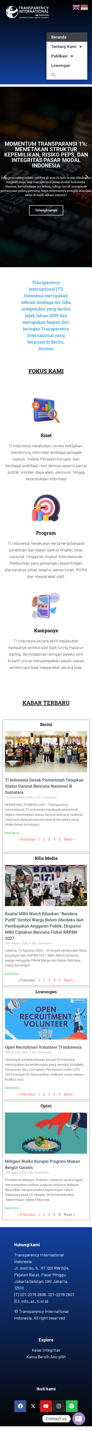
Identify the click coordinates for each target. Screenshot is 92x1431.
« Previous (26, 839)
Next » (69, 839)
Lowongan (60, 65)
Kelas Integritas (46, 1350)
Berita (46, 724)
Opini (46, 1106)
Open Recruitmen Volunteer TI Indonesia (43, 1047)
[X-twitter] (33, 1406)
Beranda (58, 37)
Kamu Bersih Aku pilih (46, 1356)
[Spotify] (72, 1406)
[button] (66, 75)
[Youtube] (46, 1406)
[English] (76, 7)
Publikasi (59, 56)
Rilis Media (46, 858)
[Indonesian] (84, 7)
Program (46, 533)
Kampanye (46, 630)
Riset (46, 435)
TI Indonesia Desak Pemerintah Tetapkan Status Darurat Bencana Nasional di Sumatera (44, 786)
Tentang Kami (63, 46)
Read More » (13, 833)
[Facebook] (20, 1406)
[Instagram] (59, 1406)
